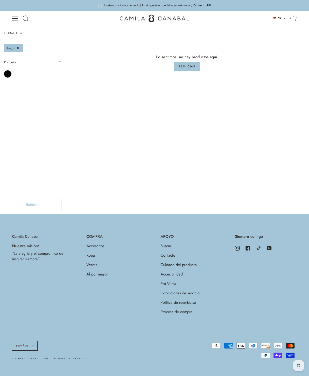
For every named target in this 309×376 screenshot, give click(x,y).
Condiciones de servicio (180, 293)
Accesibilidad (172, 274)
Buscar (166, 246)
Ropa (90, 255)
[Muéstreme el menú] (15, 18)
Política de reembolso (178, 302)
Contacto (168, 255)
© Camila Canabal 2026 (30, 358)
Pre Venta (168, 283)
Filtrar (10, 33)
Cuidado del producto (179, 265)
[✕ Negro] (8, 74)
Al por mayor (97, 274)
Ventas (91, 265)
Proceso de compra (176, 312)
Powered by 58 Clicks (70, 358)
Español (23, 345)
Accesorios (95, 246)
